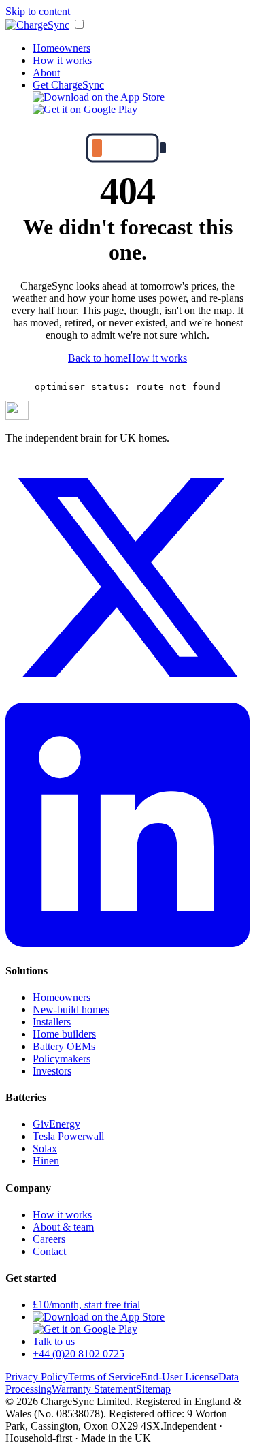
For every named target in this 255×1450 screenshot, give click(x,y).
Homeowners (61, 48)
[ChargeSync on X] (127, 696)
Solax (45, 1148)
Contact (49, 1251)
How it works (62, 60)
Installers (52, 1022)
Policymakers (61, 1058)
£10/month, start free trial (86, 1304)
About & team (63, 1227)
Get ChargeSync (68, 85)
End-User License (179, 1377)
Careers (49, 1239)
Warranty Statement (94, 1389)
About (46, 72)
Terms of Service (104, 1377)
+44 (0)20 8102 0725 (78, 1353)
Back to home (98, 358)
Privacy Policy (36, 1377)
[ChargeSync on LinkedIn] (127, 943)
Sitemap (153, 1389)
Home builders (64, 1034)
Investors (52, 1071)
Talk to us (54, 1341)
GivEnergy (56, 1124)
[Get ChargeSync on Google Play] (85, 1329)
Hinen (46, 1161)
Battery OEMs (64, 1046)
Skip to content (37, 11)
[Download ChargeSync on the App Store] (99, 1317)
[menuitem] (99, 97)
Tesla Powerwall (68, 1136)
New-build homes (71, 1009)
